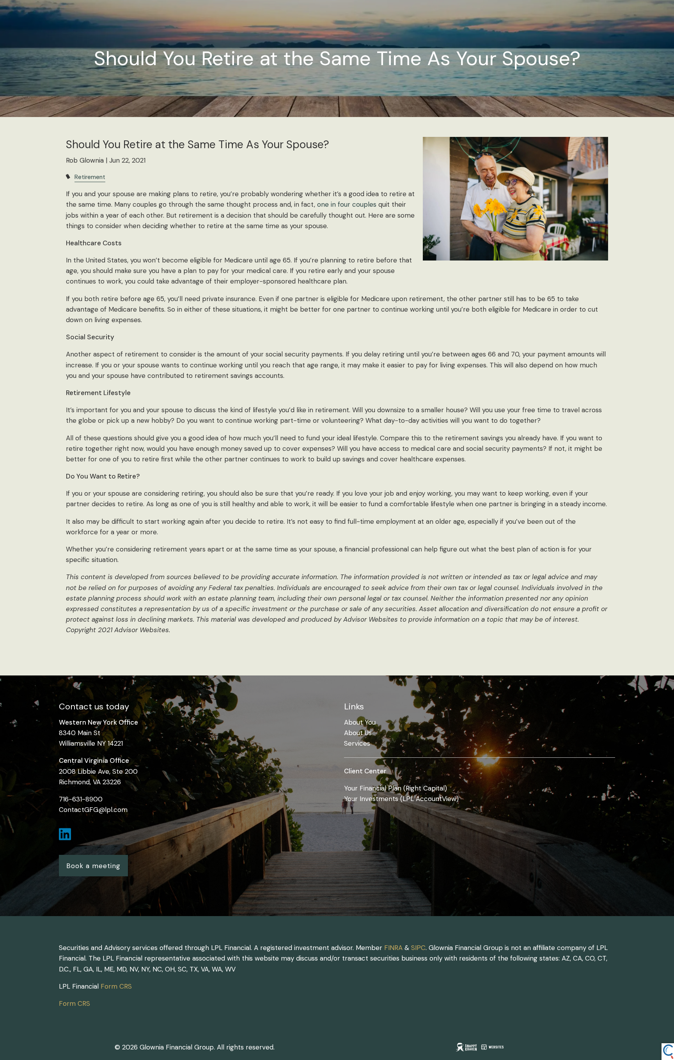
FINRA (393, 947)
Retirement (89, 177)
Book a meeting (93, 865)
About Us (358, 733)
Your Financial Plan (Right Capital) (395, 788)
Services (357, 743)
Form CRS (116, 986)
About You (360, 722)
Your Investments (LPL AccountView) (401, 798)
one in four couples (346, 204)
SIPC (418, 947)
